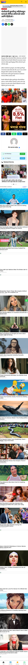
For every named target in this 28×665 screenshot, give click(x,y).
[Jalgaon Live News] (3, 2)
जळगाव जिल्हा (7, 6)
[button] (22, 2)
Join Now (22, 154)
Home (4, 6)
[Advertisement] (14, 41)
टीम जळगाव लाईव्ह (9, 20)
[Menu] (26, 2)
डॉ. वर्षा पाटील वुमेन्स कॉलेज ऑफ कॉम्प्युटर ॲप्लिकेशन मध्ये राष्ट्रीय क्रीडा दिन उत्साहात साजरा (13, 181)
